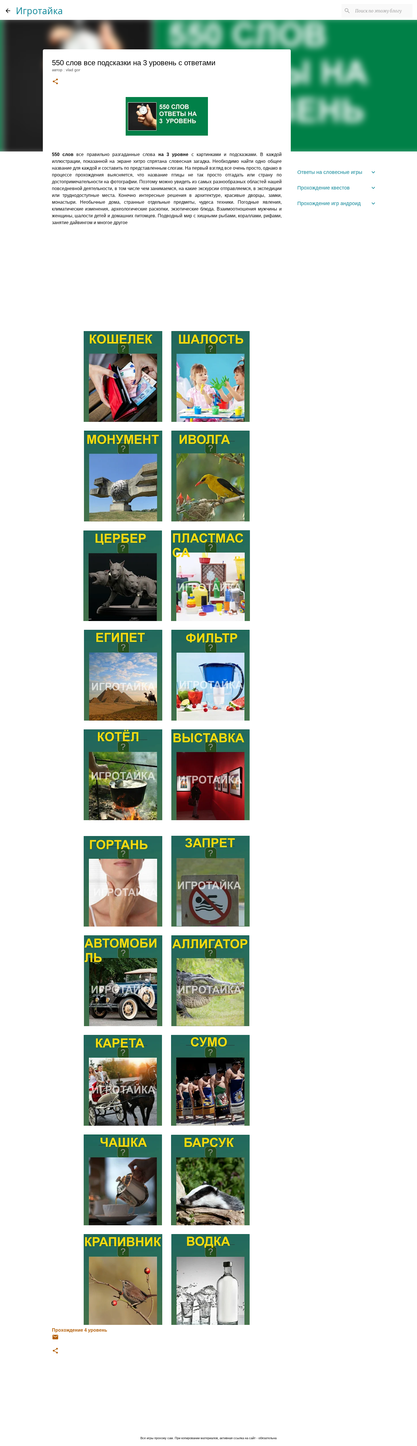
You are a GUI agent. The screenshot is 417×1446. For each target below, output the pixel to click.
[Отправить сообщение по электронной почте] (55, 1339)
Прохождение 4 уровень (79, 1330)
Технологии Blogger (212, 1426)
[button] (55, 82)
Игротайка (39, 11)
